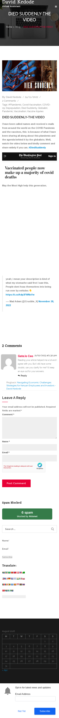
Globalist (42, 108)
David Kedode (13, 97)
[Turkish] (3, 591)
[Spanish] (15, 585)
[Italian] (20, 579)
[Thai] (23, 585)
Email (5, 452)
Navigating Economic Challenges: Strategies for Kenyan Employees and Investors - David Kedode (31, 385)
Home (9, 27)
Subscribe (45, 711)
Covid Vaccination (31, 104)
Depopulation (13, 108)
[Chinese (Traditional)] (15, 573)
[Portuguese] (3, 585)
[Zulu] (12, 591)
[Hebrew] (15, 579)
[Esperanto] (23, 573)
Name (6, 441)
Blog (18, 27)
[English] (20, 573)
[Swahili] (20, 585)
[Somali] (12, 585)
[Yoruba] (9, 591)
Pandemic (7, 111)
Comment (8, 414)
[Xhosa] (6, 591)
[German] (9, 579)
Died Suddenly (29, 108)
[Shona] (9, 585)
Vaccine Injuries (35, 111)
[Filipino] (3, 579)
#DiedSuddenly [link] (37, 147)
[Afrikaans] (3, 573)
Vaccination (20, 111)
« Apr (5, 670)
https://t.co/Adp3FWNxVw (20, 294)
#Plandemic (14, 104)
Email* (5, 549)
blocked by (31, 515)
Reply (24, 375)
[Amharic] (6, 573)
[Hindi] (17, 579)
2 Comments (9, 100)
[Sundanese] (17, 585)
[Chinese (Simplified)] (12, 573)
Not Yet (21, 711)
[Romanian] (6, 585)
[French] (6, 579)
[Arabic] (9, 573)
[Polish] (23, 579)
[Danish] (17, 573)
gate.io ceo (25, 356)
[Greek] (12, 579)
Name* (5, 540)
